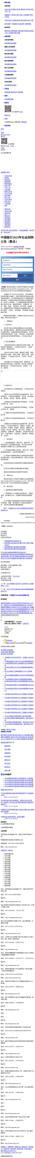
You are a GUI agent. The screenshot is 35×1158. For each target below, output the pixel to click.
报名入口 (7, 215)
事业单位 (24, 9)
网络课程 (12, 652)
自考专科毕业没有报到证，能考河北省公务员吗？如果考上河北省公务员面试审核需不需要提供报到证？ (17, 802)
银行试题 (17, 33)
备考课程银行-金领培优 (24, 558)
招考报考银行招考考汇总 (12, 541)
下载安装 (24, 122)
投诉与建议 (28, 1149)
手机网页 (20, 92)
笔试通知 (7, 219)
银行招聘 (7, 195)
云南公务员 (8, 9)
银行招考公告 (5, 735)
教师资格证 (8, 184)
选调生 (6, 178)
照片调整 (7, 749)
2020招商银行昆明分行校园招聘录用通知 (18, 679)
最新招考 (7, 746)
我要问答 (4, 790)
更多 (5, 205)
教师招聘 (7, 182)
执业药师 (21, 24)
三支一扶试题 (8, 33)
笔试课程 (7, 43)
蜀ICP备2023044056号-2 (8, 1151)
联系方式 (7, 115)
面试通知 (7, 221)
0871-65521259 (5, 134)
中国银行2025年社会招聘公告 (19, 595)
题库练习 (7, 760)
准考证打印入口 (11, 739)
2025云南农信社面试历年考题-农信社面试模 (18, 780)
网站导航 (20, 1149)
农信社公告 (8, 211)
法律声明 (6, 1149)
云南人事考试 (13, 230)
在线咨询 (4, 850)
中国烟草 (14, 24)
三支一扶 (7, 11)
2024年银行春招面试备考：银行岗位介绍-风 (19, 722)
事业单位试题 (28, 31)
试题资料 (7, 225)
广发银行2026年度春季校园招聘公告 (15, 605)
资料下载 (7, 770)
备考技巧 (7, 227)
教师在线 (14, 92)
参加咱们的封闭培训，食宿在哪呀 (13, 817)
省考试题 (21, 31)
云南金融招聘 (23, 230)
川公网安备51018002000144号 (12, 1153)
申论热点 (7, 763)
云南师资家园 (8, 99)
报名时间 (7, 213)
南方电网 (7, 24)
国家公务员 (16, 9)
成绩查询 (7, 223)
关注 (21, 112)
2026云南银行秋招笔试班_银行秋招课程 (18, 716)
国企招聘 (24, 20)
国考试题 (14, 31)
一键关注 (10, 850)
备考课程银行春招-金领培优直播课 (12, 554)
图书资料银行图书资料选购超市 (15, 549)
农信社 (13, 15)
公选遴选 (26, 15)
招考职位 (7, 217)
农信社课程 (4, 652)
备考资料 (10, 654)
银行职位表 (14, 735)
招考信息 (4, 654)
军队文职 (30, 9)
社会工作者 (8, 193)
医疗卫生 (20, 15)
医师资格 (28, 24)
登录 (2, 129)
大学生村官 (8, 20)
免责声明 (13, 1149)
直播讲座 (7, 753)
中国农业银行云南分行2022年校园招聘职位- (19, 661)
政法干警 (30, 20)
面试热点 (7, 767)
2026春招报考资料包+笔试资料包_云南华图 (18, 778)
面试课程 (13, 43)
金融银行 (7, 15)
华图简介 (4, 1147)
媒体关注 (25, 1147)
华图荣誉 (11, 1147)
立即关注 (26, 623)
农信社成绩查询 (21, 739)
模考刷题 (7, 92)
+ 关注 (12, 146)
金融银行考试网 (19, 246)
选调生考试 (16, 20)
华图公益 (18, 1147)
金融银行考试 (5, 172)
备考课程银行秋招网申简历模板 (15, 547)
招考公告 (7, 31)
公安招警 (7, 203)
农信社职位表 (22, 737)
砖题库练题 (4, 742)
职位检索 (7, 756)
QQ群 (2, 148)
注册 (2, 132)
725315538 (16, 576)
